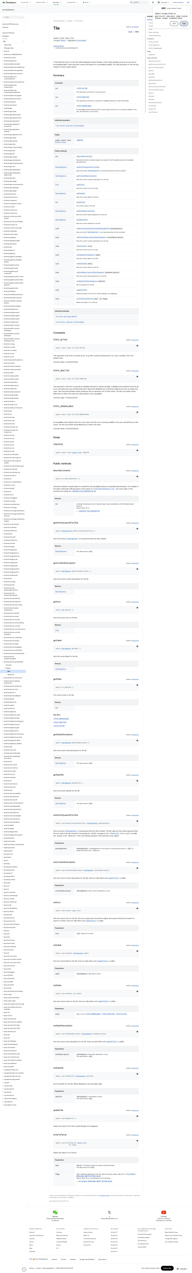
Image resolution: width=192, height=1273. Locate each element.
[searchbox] (13, 17)
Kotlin (130, 32)
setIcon (80, 246)
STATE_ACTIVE (82, 88)
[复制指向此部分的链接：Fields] (62, 437)
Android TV (87, 1245)
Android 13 (114, 1245)
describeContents (83, 156)
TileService (114, 833)
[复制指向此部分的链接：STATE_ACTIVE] (69, 340)
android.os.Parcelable (75, 126)
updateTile (81, 290)
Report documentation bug (173, 1235)
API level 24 (135, 27)
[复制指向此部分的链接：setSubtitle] (65, 1068)
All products (102, 1259)
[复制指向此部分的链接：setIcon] (62, 902)
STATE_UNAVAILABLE (84, 106)
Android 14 (114, 1242)
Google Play (71, 2)
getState (80, 202)
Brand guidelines (48, 1268)
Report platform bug (171, 1232)
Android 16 (114, 1235)
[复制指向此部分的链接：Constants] (67, 333)
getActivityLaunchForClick (87, 167)
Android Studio (178, 2)
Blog (86, 2)
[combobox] (140, 2)
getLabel (80, 193)
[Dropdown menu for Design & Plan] (48, 2)
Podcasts (32, 1251)
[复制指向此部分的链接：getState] (64, 679)
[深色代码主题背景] (137, 345)
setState (80, 264)
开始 (184, 24)
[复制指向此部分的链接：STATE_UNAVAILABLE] (75, 406)
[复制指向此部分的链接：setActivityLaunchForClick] (80, 815)
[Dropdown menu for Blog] (91, 2)
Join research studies (171, 1242)
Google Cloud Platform (87, 1259)
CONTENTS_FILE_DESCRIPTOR (82, 491)
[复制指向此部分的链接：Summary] (66, 75)
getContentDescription (86, 176)
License (38, 1268)
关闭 (174, 24)
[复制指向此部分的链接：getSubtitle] (66, 775)
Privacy (58, 1245)
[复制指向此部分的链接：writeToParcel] (68, 1135)
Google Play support (171, 1239)
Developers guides (144, 1237)
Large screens (88, 1232)
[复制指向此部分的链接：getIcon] (63, 602)
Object (63, 40)
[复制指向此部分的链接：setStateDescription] (74, 1026)
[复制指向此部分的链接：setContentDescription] (77, 862)
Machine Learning (62, 1235)
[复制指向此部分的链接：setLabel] (63, 945)
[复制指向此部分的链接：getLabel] (64, 640)
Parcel (91, 299)
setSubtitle (81, 281)
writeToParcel (82, 299)
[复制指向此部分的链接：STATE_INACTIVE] (71, 371)
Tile (63, 142)
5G (57, 1248)
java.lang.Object (58, 46)
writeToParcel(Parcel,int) (104, 489)
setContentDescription (86, 237)
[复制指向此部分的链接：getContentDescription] (77, 563)
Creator (58, 142)
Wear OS (86, 1235)
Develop (56, 2)
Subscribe (167, 1268)
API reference (8, 10)
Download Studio (143, 1244)
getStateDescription (85, 211)
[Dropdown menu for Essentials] (31, 2)
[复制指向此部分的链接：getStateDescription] (74, 735)
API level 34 (135, 523)
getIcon (80, 185)
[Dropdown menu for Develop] (61, 2)
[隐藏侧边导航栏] (24, 1269)
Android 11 (114, 1251)
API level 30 (135, 735)
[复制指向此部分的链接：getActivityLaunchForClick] (80, 523)
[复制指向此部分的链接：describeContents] (72, 470)
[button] (13, 36)
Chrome (63, 1259)
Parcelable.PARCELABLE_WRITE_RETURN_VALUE (95, 1181)
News (31, 1245)
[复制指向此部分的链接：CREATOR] (65, 444)
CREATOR (80, 140)
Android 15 (114, 1239)
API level (4, 38)
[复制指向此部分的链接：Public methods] (73, 464)
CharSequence (60, 176)
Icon (57, 185)
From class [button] (66, 316)
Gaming (59, 1232)
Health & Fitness (61, 1239)
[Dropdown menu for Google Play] (77, 2)
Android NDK (142, 1247)
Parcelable (81, 40)
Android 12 (114, 1248)
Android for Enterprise (36, 1235)
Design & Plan (40, 2)
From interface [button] (70, 126)
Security (31, 1239)
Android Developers (59, 21)
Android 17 (114, 1232)
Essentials (24, 2)
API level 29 (135, 775)
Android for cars (89, 1242)
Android (31, 1232)
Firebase (73, 1259)
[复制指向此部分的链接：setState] (63, 985)
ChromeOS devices (90, 1239)
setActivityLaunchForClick (87, 229)
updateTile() (113, 878)
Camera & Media (61, 1242)
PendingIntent (61, 167)
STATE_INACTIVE (83, 97)
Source (31, 1242)
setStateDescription (85, 272)
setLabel (80, 255)
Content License (105, 1195)
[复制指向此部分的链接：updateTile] (65, 1110)
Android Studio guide (144, 1234)
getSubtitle (81, 220)
